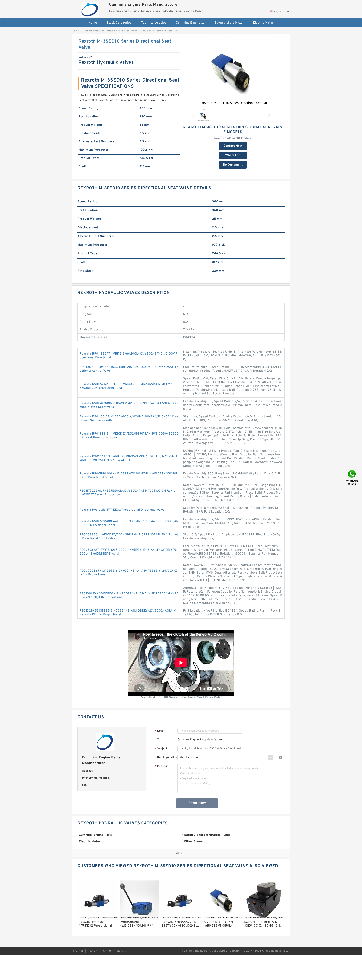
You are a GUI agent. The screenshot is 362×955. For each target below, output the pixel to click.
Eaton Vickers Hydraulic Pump (231, 23)
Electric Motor (263, 23)
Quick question (167, 757)
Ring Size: (85, 271)
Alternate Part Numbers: (96, 141)
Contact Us (94, 951)
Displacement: (89, 133)
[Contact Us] (352, 477)
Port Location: (89, 117)
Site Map (108, 951)
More (179, 853)
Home (93, 23)
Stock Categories (119, 23)
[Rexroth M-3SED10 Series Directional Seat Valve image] (233, 72)
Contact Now (232, 146)
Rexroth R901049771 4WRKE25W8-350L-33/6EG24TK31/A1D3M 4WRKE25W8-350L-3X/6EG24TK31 (128, 458)
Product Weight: (90, 125)
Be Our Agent (233, 165)
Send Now (197, 803)
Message (162, 766)
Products (87, 30)
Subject (161, 749)
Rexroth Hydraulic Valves (109, 30)
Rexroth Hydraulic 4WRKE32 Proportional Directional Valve (122, 510)
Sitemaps (121, 951)
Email (160, 731)
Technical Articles (153, 23)
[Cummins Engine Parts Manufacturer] (90, 8)
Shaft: (82, 166)
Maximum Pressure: (93, 150)
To (158, 739)
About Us (78, 951)
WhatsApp (232, 155)
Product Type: (88, 158)
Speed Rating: (88, 108)
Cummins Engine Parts (192, 23)
